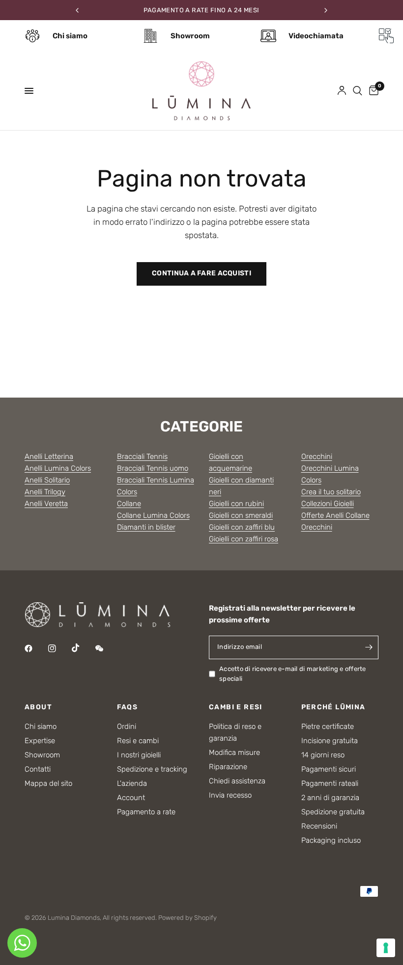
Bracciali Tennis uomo (152, 468)
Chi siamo (41, 726)
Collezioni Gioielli (327, 503)
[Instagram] (59, 648)
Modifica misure (234, 752)
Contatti (38, 769)
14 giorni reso (323, 755)
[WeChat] (106, 648)
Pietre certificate (327, 726)
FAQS (127, 707)
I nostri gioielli (139, 755)
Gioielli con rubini (236, 503)
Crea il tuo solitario (331, 491)
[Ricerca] (357, 91)
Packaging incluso (331, 840)
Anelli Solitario (47, 480)
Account (131, 797)
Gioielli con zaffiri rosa (243, 539)
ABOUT (38, 707)
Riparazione (228, 766)
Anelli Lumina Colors (58, 468)
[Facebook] (35, 648)
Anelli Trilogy (45, 491)
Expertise (40, 740)
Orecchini (316, 456)
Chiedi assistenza (237, 781)
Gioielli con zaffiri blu (242, 527)
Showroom (42, 755)
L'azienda (132, 783)
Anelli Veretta (46, 503)
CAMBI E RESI (235, 707)
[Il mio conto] (341, 91)
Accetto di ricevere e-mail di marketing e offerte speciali (292, 674)
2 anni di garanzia (330, 797)
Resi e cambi (138, 740)
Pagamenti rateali (329, 783)
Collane (129, 503)
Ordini (126, 726)
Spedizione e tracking (152, 769)
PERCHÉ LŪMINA (333, 707)
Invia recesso (230, 795)
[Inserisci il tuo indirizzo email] (368, 647)
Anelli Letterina (49, 456)
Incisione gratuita (329, 740)
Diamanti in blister (146, 527)
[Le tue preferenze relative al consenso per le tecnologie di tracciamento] (385, 947)
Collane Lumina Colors (153, 515)
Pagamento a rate (146, 811)
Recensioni (319, 826)
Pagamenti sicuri (328, 769)
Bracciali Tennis (142, 456)
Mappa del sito (48, 783)
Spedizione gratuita (333, 811)
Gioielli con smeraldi (241, 515)
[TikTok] (82, 648)
